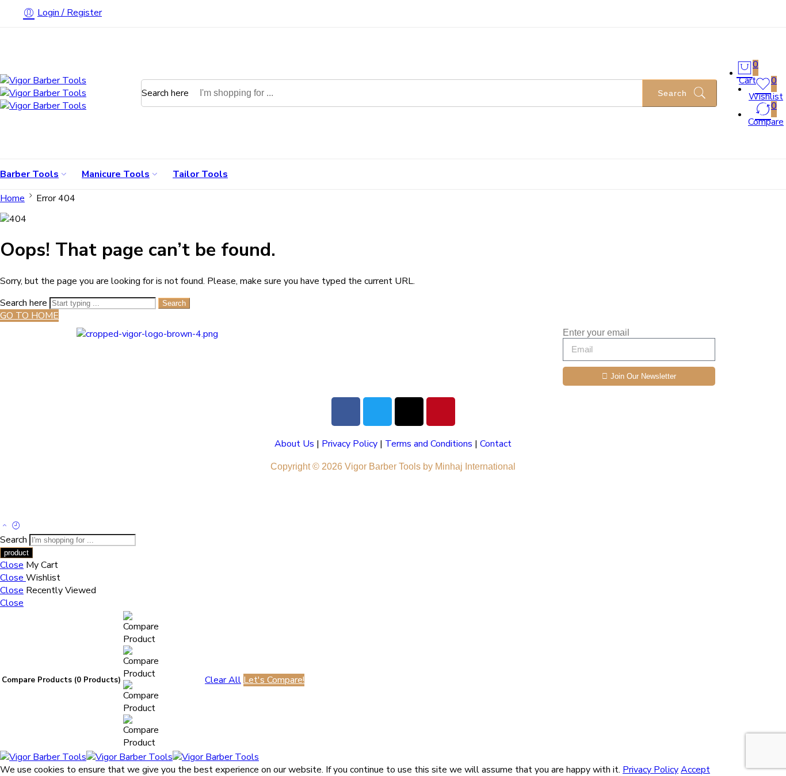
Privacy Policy (349, 443)
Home (12, 198)
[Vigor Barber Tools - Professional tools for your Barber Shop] (43, 93)
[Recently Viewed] (16, 526)
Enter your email (596, 332)
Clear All (223, 680)
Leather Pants (100, 499)
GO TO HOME (29, 315)
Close (12, 565)
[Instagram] (409, 411)
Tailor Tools (200, 174)
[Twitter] (377, 411)
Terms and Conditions (428, 443)
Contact (496, 443)
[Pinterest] (440, 411)
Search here (166, 93)
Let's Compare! (273, 680)
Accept (695, 769)
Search (672, 93)
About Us (294, 443)
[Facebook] (345, 411)
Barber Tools (29, 174)
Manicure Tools (116, 174)
